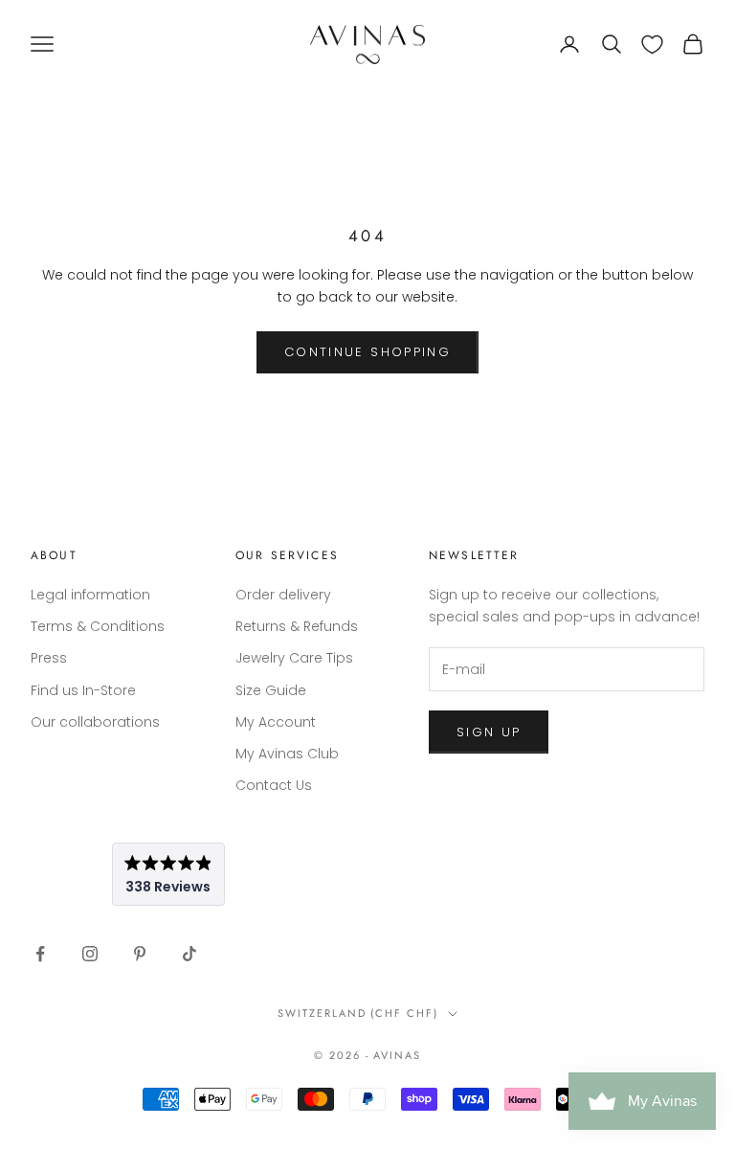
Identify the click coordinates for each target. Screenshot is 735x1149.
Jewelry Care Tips (294, 657)
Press (49, 657)
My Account (275, 722)
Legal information (90, 594)
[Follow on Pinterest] (139, 953)
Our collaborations (95, 722)
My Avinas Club (287, 753)
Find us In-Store (83, 690)
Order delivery (283, 594)
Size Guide (270, 690)
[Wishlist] (652, 44)
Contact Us (273, 785)
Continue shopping (367, 352)
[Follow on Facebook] (40, 953)
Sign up (489, 732)
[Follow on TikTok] (189, 953)
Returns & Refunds (296, 626)
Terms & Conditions (98, 626)
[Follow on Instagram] (90, 953)
